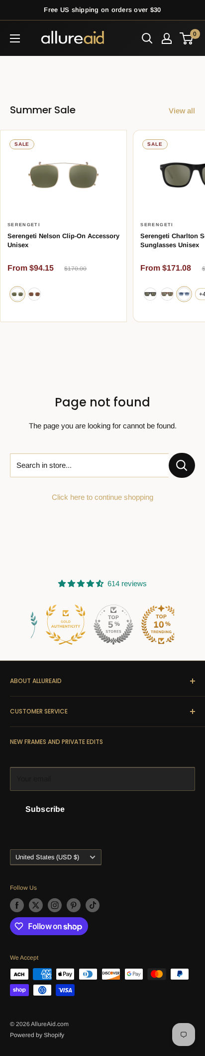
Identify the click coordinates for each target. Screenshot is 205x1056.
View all (182, 110)
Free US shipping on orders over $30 (102, 9)
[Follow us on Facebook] (17, 905)
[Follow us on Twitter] (36, 905)
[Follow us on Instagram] (55, 905)
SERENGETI (23, 224)
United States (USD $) (47, 857)
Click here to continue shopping (102, 497)
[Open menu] (15, 38)
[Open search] (147, 38)
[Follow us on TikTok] (93, 905)
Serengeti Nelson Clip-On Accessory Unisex (63, 240)
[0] (187, 38)
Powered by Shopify (37, 1035)
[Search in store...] (182, 465)
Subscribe (45, 809)
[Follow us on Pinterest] (74, 905)
